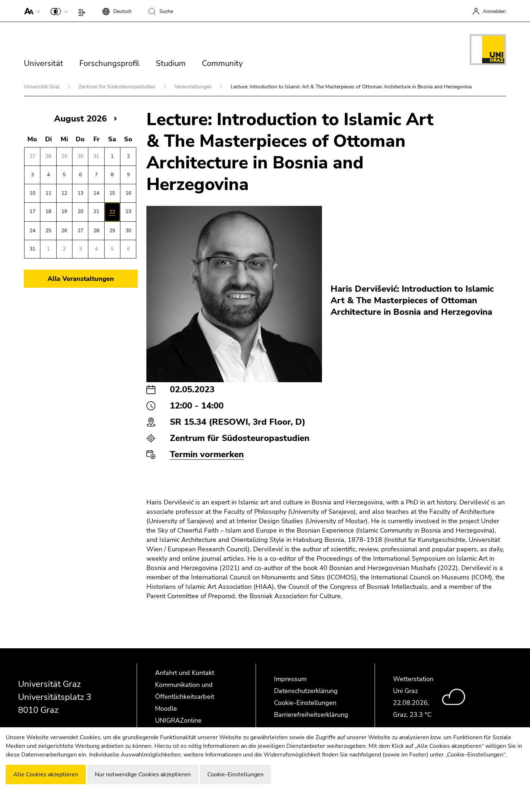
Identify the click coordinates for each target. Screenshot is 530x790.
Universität (43, 63)
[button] (30, 11)
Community (222, 63)
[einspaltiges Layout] (83, 11)
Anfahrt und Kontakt (184, 672)
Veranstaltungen (194, 86)
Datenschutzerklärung (306, 691)
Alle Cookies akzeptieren (45, 774)
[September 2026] (115, 118)
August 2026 (80, 118)
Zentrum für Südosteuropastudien (118, 86)
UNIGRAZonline (178, 720)
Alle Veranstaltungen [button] (81, 278)
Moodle (166, 708)
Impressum (290, 679)
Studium (171, 63)
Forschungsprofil (109, 63)
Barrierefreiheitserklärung (311, 714)
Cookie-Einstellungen (305, 702)
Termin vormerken (207, 454)
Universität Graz (42, 86)
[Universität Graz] (488, 50)
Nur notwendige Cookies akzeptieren (143, 774)
